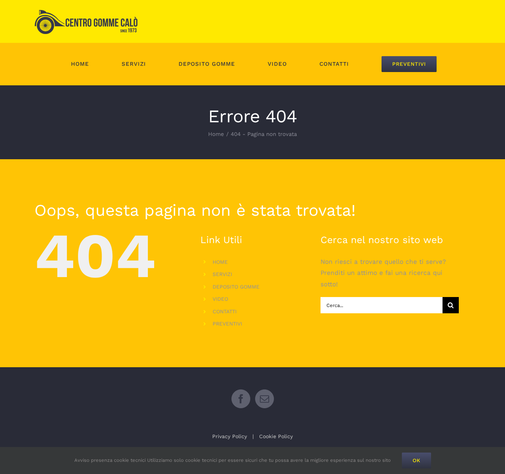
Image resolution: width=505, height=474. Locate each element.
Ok (416, 460)
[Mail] (264, 398)
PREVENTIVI (227, 324)
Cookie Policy (276, 436)
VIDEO (220, 299)
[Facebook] (240, 398)
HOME (220, 262)
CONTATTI (225, 311)
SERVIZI (222, 274)
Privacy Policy (229, 436)
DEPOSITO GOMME (236, 287)
